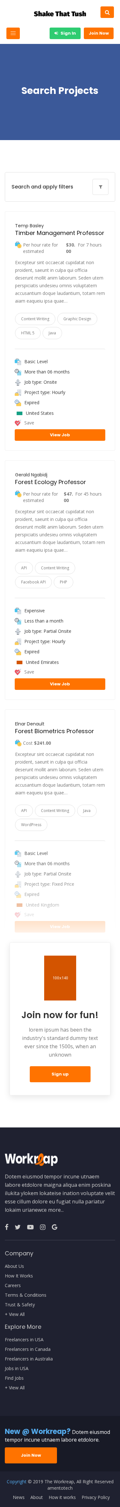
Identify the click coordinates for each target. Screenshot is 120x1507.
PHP (63, 582)
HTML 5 (28, 333)
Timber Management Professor (59, 233)
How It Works (19, 1275)
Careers (13, 1285)
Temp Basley (29, 225)
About (36, 1497)
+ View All (15, 1314)
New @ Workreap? (38, 1431)
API (24, 568)
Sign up (60, 1074)
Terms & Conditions (25, 1295)
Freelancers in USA (24, 1339)
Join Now (99, 33)
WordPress (31, 824)
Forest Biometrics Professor (54, 731)
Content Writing (35, 319)
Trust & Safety (20, 1304)
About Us (14, 1266)
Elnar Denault (29, 724)
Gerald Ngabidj (31, 475)
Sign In (68, 33)
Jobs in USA (16, 1368)
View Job (60, 435)
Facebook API (33, 582)
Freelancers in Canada (28, 1349)
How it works (62, 1497)
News (19, 1497)
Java (52, 333)
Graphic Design (77, 319)
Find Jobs (14, 1378)
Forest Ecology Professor (50, 482)
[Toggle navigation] (13, 33)
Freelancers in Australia (29, 1358)
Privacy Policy (96, 1497)
